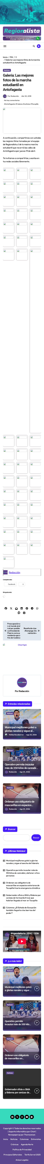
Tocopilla (35, 104)
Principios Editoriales (13, 1127)
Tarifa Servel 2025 (32, 1127)
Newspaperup (14, 1107)
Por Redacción (13, 96)
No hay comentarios (12, 100)
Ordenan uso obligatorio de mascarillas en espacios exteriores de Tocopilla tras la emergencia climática (23, 858)
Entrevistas (36, 1111)
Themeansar (29, 1107)
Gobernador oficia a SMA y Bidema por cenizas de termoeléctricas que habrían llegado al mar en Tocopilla (23, 870)
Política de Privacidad (22, 1122)
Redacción (14, 572)
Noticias (7, 70)
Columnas (24, 1111)
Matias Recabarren (16, 707)
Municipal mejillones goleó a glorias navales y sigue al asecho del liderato (20, 703)
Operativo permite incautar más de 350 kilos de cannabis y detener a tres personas (22, 740)
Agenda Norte (27, 1116)
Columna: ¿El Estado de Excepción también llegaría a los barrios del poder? (21, 882)
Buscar (12, 801)
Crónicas (14, 1116)
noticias (27, 104)
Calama (20, 104)
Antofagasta (10, 104)
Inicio (5, 1111)
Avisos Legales (22, 1132)
